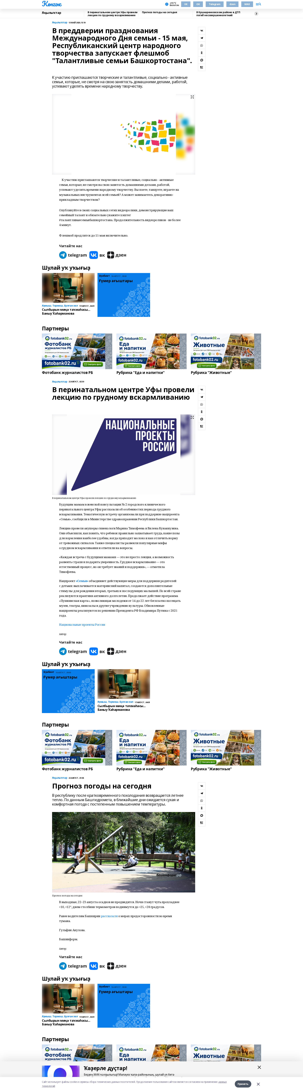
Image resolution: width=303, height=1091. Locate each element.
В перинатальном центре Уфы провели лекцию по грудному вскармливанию (112, 14)
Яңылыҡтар (51, 13)
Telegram (214, 4)
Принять (243, 1084)
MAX (247, 4)
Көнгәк (51, 3)
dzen (232, 4)
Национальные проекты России (82, 625)
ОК (198, 4)
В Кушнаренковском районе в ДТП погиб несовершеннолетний (218, 14)
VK (185, 4)
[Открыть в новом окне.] (73, 255)
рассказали (109, 916)
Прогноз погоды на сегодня (159, 12)
